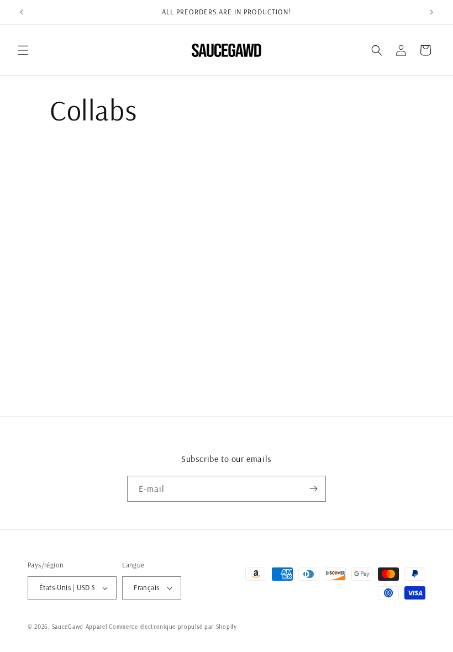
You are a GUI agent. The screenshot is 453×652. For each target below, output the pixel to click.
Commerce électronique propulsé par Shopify (172, 626)
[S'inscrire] (313, 489)
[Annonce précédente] (21, 12)
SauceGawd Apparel (79, 626)
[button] (23, 50)
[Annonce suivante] (431, 12)
